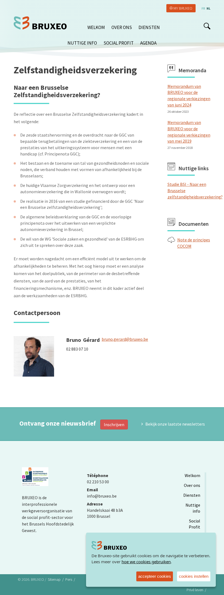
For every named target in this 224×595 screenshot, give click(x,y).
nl (208, 8)
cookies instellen (193, 576)
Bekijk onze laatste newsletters (175, 424)
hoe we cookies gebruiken (146, 561)
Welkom (96, 27)
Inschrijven (114, 424)
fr (203, 8)
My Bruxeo (182, 8)
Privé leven (195, 589)
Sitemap (54, 579)
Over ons (121, 27)
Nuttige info (82, 43)
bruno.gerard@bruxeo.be (125, 339)
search (207, 26)
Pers (68, 579)
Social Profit (119, 43)
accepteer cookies (154, 576)
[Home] (42, 23)
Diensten (149, 27)
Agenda (148, 43)
